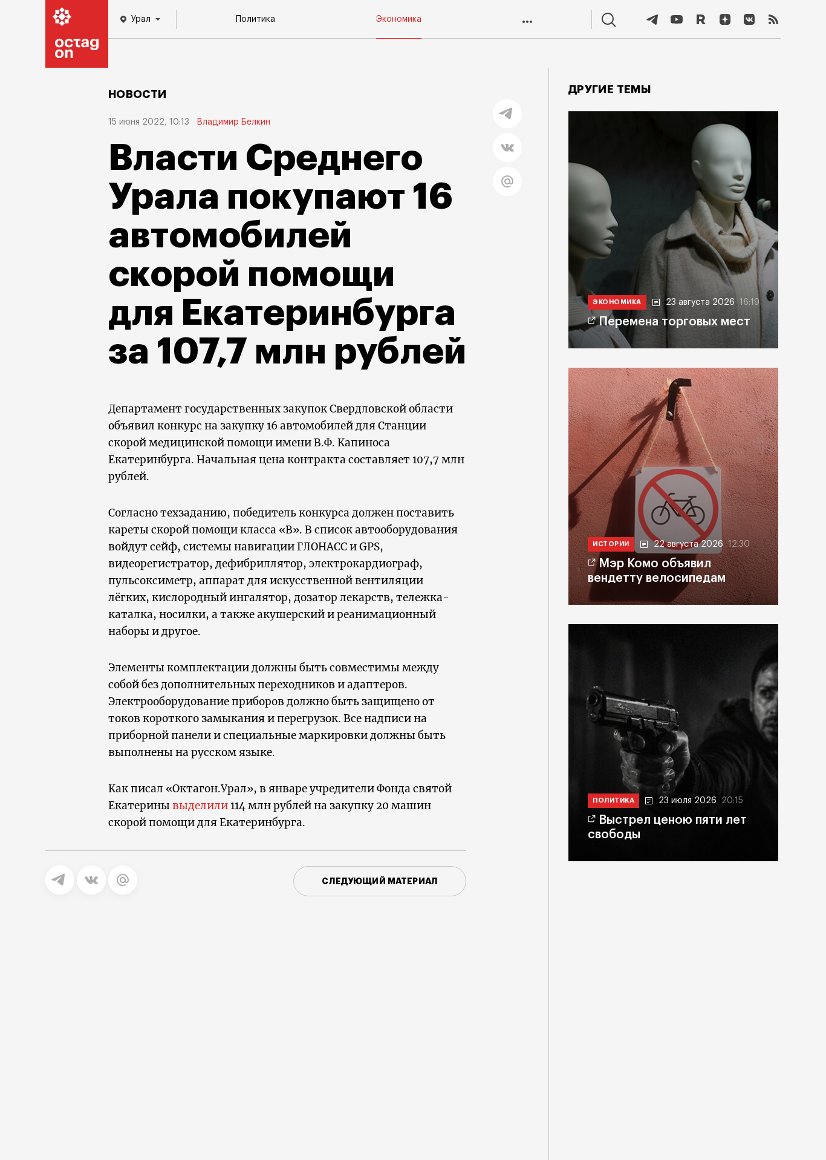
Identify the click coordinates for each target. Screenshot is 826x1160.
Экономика (398, 19)
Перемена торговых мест (674, 322)
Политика (255, 19)
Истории (611, 544)
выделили (200, 805)
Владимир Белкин (233, 122)
